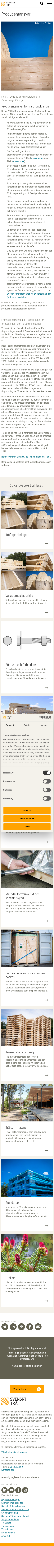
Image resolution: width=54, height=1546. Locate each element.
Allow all (27, 810)
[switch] (47, 781)
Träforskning (7, 1526)
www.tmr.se (18, 161)
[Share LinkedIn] (13, 1326)
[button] (50, 3)
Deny (27, 826)
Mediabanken (8, 1532)
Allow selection (27, 818)
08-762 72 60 (16, 1467)
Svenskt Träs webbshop (13, 1506)
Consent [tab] (10, 725)
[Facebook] (18, 1490)
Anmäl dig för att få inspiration (27, 1366)
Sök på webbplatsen (43, 3)
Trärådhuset (7, 1529)
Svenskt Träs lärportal (12, 1503)
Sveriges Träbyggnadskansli (15, 1516)
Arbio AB (5, 1536)
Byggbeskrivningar (10, 1499)
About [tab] (44, 725)
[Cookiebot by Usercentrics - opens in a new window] (39, 717)
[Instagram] (25, 1490)
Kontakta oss (7, 1470)
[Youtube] (11, 1490)
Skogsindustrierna (10, 1519)
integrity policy (41, 762)
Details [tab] (27, 725)
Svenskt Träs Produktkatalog (15, 1509)
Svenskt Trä (8, 4)
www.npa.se (37, 158)
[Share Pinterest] (21, 1326)
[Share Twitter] (4, 1326)
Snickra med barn (10, 1513)
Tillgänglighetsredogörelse (14, 1452)
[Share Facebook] (29, 1326)
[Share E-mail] (38, 1326)
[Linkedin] (4, 1490)
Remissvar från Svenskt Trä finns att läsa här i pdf (25, 456)
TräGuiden (6, 1522)
